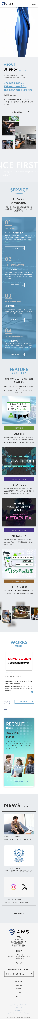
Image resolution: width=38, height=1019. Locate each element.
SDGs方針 (19, 1007)
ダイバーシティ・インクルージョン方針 (19, 1013)
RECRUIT (19, 996)
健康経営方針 (19, 1010)
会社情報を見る (17, 112)
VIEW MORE (24, 701)
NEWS (19, 993)
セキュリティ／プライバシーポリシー (19, 1004)
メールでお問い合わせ (17, 974)
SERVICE (19, 985)
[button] (9, 702)
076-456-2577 (21, 946)
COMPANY (19, 981)
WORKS (19, 989)
